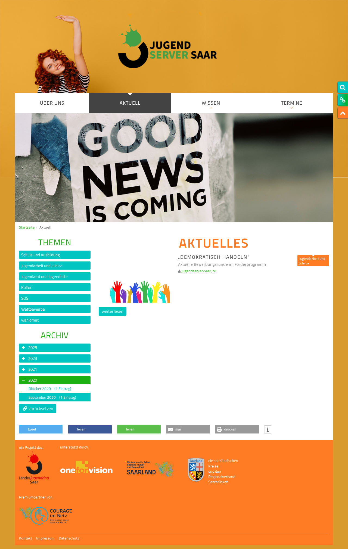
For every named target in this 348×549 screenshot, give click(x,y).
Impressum (45, 538)
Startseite (27, 227)
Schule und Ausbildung (40, 255)
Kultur (26, 287)
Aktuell (130, 103)
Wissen (211, 103)
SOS (24, 298)
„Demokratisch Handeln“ (214, 257)
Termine (291, 103)
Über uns (52, 103)
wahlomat (30, 320)
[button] (41, 429)
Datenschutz (69, 538)
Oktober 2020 (50, 388)
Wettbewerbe (33, 309)
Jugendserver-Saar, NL (199, 271)
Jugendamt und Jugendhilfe (44, 276)
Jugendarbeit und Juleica (42, 266)
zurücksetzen (41, 408)
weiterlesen (112, 311)
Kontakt (25, 538)
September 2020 (52, 397)
